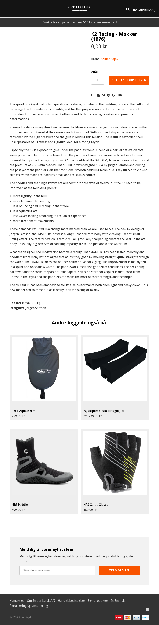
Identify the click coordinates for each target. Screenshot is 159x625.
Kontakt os (17, 600)
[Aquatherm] (44, 369)
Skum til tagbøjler (103, 411)
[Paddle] (44, 463)
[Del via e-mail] (120, 95)
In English (118, 600)
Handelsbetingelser (71, 600)
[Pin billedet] (108, 95)
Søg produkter (98, 600)
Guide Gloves (95, 505)
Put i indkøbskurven (129, 80)
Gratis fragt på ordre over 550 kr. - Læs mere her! (79, 22)
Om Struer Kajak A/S (41, 600)
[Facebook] (147, 611)
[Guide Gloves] (115, 463)
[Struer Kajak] (79, 9)
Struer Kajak (109, 59)
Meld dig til (119, 570)
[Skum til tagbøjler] (115, 369)
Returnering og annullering (29, 606)
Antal (95, 71)
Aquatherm (23, 411)
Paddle (20, 505)
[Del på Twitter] (103, 95)
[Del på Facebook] (98, 95)
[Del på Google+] (114, 95)
